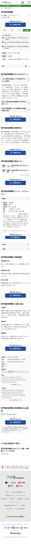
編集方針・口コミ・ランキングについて (15, 495)
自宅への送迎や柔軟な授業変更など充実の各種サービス (14, 103)
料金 (12, 30)
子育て (12, 486)
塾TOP (2, 8)
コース (19, 30)
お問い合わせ (9, 508)
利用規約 (27, 498)
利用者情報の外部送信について (11, 505)
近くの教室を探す (15, 25)
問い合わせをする (6, 432)
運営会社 (23, 505)
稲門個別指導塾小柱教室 (10, 414)
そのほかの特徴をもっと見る (15, 384)
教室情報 (27, 30)
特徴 (4, 30)
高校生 (4, 198)
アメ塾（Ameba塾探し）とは (18, 492)
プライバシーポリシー (14, 502)
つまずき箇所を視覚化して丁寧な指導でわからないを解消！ (14, 80)
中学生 (4, 244)
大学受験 (23, 482)
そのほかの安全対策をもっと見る (15, 400)
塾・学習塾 (3, 17)
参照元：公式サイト (23, 214)
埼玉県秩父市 (4, 454)
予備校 (8, 17)
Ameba (9, 528)
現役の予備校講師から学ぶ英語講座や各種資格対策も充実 (14, 109)
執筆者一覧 (4, 498)
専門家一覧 (12, 498)
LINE (14, 482)
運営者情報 (19, 498)
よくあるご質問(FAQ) (20, 508)
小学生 (4, 249)
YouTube (21, 486)
